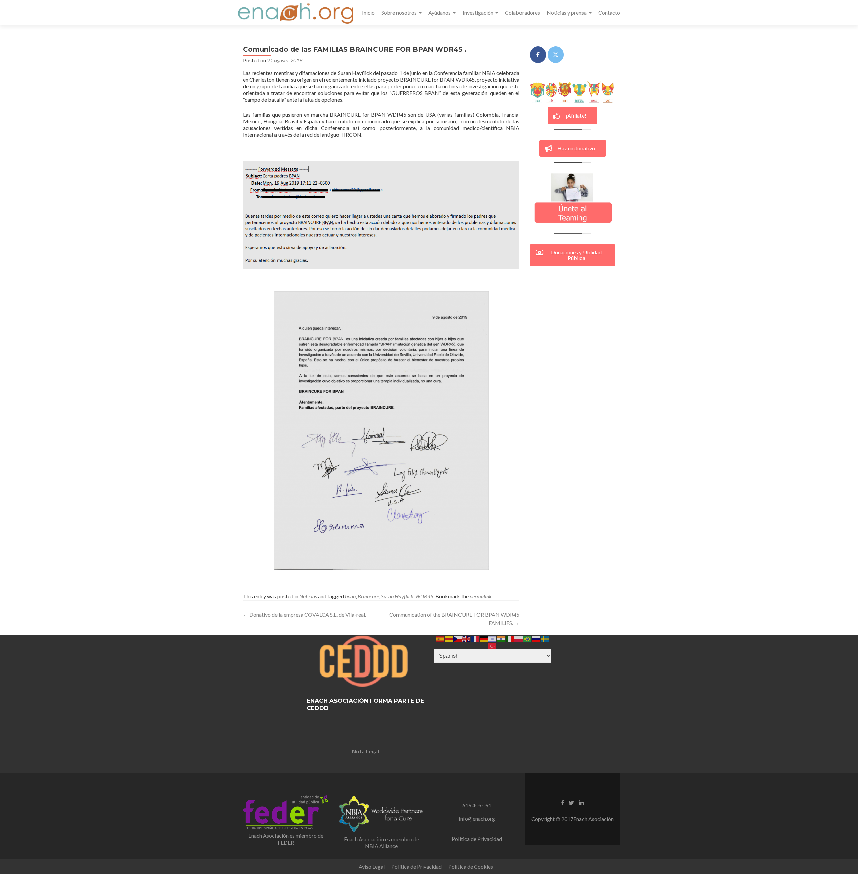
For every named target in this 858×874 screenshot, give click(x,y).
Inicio (368, 12)
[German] (484, 638)
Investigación (478, 12)
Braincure (368, 596)
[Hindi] (501, 638)
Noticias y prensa (567, 12)
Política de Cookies (470, 866)
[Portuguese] (527, 638)
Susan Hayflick (397, 596)
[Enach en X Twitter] (556, 54)
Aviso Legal (372, 866)
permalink (481, 596)
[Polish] (518, 638)
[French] (475, 638)
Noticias (308, 596)
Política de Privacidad (477, 838)
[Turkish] (492, 645)
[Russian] (536, 638)
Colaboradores (522, 12)
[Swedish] (545, 638)
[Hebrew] (492, 638)
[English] (466, 638)
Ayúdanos (439, 12)
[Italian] (510, 638)
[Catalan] (449, 638)
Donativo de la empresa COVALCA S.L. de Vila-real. (304, 614)
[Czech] (457, 638)
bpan (350, 596)
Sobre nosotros (399, 12)
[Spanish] (440, 638)
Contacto (609, 12)
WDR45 (424, 596)
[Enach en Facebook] (538, 54)
